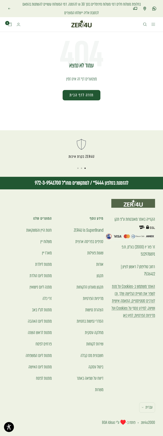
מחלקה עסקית (94, 324)
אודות (99, 256)
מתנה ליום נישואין (41, 278)
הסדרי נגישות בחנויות (90, 312)
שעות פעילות (95, 244)
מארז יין (47, 244)
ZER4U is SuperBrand (88, 221)
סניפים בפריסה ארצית (89, 233)
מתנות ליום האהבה (40, 312)
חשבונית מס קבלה (92, 347)
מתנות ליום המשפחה (39, 347)
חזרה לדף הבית (81, 86)
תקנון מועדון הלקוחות (90, 278)
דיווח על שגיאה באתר (90, 370)
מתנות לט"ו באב (42, 301)
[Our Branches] (145, 4)
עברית (149, 399)
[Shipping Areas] (135, 4)
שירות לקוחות (94, 335)
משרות (99, 381)
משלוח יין (46, 233)
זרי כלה (47, 290)
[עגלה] (10, 16)
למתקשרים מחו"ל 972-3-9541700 (62, 174)
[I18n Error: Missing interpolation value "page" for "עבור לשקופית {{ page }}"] (85, 159)
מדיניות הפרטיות (93, 290)
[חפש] (145, 16)
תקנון (100, 267)
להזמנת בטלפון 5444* (110, 174)
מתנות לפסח (44, 370)
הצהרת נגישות (94, 301)
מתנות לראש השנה (40, 324)
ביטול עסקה (95, 358)
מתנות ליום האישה (40, 358)
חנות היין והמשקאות (39, 221)
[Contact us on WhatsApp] (154, 4)
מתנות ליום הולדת (41, 267)
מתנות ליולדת (43, 256)
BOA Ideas (108, 414)
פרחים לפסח (44, 335)
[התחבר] (18, 16)
